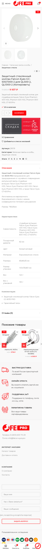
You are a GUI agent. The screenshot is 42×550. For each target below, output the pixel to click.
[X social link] (11, 158)
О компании (7, 471)
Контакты (6, 475)
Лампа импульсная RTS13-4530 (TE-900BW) (31, 352)
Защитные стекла (9, 68)
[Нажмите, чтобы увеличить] (6, 43)
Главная (5, 65)
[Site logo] (22, 3)
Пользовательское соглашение (15, 532)
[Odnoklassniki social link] (14, 158)
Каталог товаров (9, 451)
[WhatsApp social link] (17, 158)
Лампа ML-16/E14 (11, 349)
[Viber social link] (26, 158)
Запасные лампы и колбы (20, 65)
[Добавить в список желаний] (17, 332)
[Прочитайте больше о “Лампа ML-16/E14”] (4, 345)
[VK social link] (20, 158)
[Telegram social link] (23, 158)
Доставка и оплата (9, 455)
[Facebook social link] (9, 158)
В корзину (19, 113)
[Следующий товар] (39, 71)
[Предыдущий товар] (34, 71)
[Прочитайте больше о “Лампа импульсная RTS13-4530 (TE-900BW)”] (24, 345)
